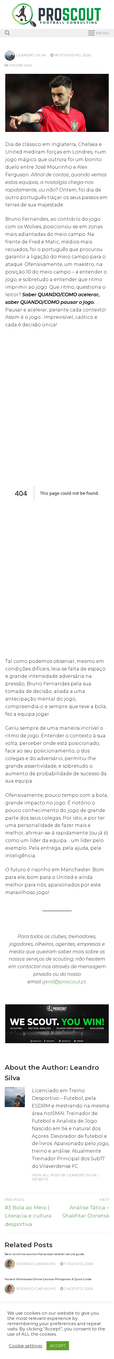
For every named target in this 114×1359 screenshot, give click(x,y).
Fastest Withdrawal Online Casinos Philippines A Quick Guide (48, 1279)
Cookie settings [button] (25, 1345)
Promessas (20, 65)
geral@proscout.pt (64, 982)
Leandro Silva (31, 55)
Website (40, 1179)
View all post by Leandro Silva (64, 1175)
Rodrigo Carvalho (36, 1264)
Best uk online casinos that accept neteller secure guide (44, 1254)
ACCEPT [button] (57, 1345)
